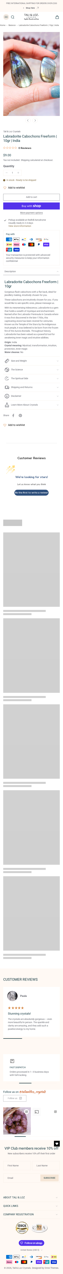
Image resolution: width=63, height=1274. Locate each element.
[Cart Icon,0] (56, 17)
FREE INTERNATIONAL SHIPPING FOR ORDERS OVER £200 (31, 3)
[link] (14, 1098)
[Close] (57, 1260)
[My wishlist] (57, 1144)
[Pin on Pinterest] (20, 415)
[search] (12, 17)
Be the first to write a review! (31, 492)
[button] (31, 197)
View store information (19, 226)
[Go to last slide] (28, 120)
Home (2, 25)
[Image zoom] (31, 74)
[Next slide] (35, 120)
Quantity (8, 166)
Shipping (25, 160)
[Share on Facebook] (13, 415)
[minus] (6, 172)
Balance (12, 25)
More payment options (31, 213)
